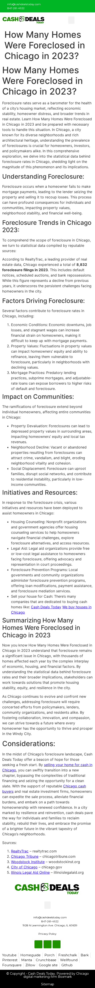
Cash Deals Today (46, 607)
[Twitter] (81, 5)
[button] (71, 20)
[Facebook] (74, 5)
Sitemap (47, 984)
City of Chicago (24, 867)
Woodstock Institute (28, 862)
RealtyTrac (19, 851)
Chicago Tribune (24, 856)
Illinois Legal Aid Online (30, 872)
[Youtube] (89, 5)
